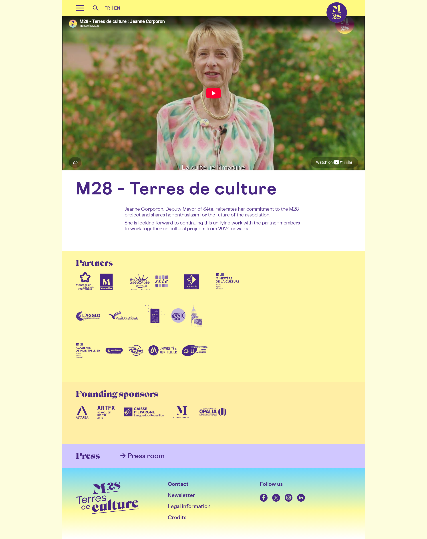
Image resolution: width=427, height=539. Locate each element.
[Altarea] (82, 421)
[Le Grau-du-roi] (196, 325)
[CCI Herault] (114, 360)
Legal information (189, 506)
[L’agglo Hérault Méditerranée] (89, 325)
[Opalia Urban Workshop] (213, 421)
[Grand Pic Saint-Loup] (155, 325)
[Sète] (161, 290)
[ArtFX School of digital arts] (106, 421)
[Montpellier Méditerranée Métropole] (85, 290)
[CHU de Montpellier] (194, 360)
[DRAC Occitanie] (227, 290)
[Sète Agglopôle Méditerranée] (139, 290)
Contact (178, 484)
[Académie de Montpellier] (88, 360)
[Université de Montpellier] (162, 360)
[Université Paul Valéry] (136, 360)
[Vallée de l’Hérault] (123, 325)
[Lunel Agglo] (178, 325)
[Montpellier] (106, 290)
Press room (146, 455)
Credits (177, 517)
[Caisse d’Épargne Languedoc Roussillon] (144, 421)
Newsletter (181, 495)
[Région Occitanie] (191, 290)
